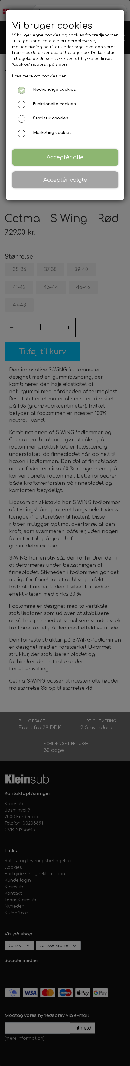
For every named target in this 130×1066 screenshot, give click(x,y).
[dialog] (65, 533)
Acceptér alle (65, 157)
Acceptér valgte (65, 180)
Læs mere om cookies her (39, 76)
